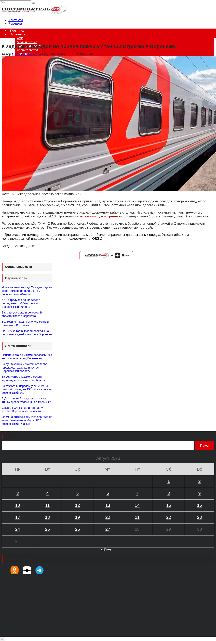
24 (17, 529)
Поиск (9, 437)
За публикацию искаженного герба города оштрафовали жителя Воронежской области (24, 367)
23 (199, 517)
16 (199, 505)
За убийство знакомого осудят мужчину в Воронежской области (23, 378)
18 (47, 517)
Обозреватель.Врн (26, 54)
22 (168, 517)
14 (137, 505)
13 (107, 505)
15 (168, 505)
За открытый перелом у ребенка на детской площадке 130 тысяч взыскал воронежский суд (27, 389)
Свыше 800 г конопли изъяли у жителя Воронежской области (22, 409)
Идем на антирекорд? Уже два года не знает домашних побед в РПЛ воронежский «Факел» (27, 291)
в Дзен (120, 255)
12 (77, 505)
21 (137, 517)
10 (17, 505)
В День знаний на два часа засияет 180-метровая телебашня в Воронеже (26, 400)
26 (77, 529)
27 (107, 529)
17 (17, 517)
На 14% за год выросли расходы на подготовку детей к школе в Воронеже (27, 332)
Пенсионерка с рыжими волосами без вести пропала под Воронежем (27, 356)
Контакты (15, 20)
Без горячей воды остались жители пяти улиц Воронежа (25, 323)
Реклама (15, 23)
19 (77, 517)
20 (107, 517)
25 (47, 529)
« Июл (106, 549)
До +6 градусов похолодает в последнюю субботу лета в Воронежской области (21, 303)
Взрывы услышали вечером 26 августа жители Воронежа (22, 314)
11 (47, 505)
